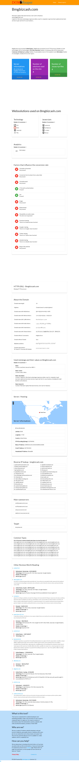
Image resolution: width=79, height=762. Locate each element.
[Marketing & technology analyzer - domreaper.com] (23, 3)
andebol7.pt (17, 568)
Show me (19, 77)
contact (29, 747)
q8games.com (17, 669)
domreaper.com (26, 759)
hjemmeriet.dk (17, 639)
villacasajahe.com (18, 579)
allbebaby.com (17, 660)
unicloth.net (17, 631)
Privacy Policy (15, 754)
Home (54, 2)
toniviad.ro (16, 596)
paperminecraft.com (19, 614)
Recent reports (62, 2)
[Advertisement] (39, 35)
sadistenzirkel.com (18, 693)
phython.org (17, 682)
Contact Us (33, 754)
